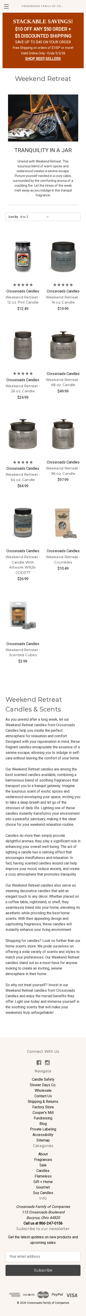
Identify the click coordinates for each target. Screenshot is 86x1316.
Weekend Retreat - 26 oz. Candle (23, 388)
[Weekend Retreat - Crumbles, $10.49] (63, 523)
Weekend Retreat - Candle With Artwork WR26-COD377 (23, 565)
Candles (43, 1170)
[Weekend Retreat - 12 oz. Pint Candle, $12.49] (23, 257)
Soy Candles (43, 1193)
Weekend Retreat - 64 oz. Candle (23, 477)
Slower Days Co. (43, 1085)
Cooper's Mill (43, 1112)
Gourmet (43, 1187)
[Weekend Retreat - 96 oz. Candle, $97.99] (63, 434)
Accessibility (43, 1135)
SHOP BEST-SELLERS (43, 58)
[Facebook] (38, 1062)
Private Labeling (43, 1129)
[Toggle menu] (6, 6)
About (43, 1154)
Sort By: (13, 216)
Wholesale (43, 1090)
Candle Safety (43, 1079)
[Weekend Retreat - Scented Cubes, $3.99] (23, 615)
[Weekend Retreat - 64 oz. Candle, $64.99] (23, 434)
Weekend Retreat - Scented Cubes (23, 652)
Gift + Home (43, 1182)
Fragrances (43, 1159)
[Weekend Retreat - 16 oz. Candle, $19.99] (63, 257)
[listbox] (35, 217)
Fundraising (43, 1118)
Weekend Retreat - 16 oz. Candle (63, 300)
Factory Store (43, 1107)
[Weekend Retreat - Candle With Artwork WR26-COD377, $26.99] (23, 523)
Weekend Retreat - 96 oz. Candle (63, 471)
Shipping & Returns (43, 1101)
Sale (43, 1165)
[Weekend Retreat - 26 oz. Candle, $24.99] (23, 345)
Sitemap (43, 1140)
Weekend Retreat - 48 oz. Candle (63, 382)
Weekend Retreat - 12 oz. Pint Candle (23, 300)
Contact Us (43, 1096)
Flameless (43, 1176)
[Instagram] (47, 1062)
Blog (43, 1123)
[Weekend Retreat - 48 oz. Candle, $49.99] (63, 345)
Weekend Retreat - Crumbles (63, 559)
